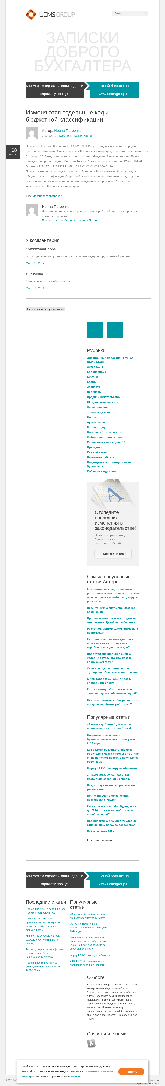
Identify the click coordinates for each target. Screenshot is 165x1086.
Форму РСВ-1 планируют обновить (112, 768)
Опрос (91, 417)
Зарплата (93, 386)
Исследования (97, 407)
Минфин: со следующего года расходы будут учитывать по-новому (43, 939)
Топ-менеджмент (98, 412)
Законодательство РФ (47, 195)
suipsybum (34, 273)
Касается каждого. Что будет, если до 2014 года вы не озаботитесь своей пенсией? (111, 810)
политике (75, 1076)
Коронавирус (96, 371)
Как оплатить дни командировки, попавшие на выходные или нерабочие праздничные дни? (110, 643)
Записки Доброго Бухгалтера (82, 51)
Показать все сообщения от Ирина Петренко (71, 220)
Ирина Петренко (67, 131)
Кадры (91, 381)
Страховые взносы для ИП (106, 442)
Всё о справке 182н (100, 831)
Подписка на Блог (113, 553)
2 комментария (82, 135)
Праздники (94, 447)
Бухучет (64, 135)
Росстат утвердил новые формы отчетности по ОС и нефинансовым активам (44, 953)
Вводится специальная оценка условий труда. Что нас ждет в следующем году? (109, 657)
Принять (131, 1071)
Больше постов (101, 840)
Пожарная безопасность (104, 432)
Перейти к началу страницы (45, 309)
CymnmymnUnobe (41, 248)
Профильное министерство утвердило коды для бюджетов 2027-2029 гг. (43, 966)
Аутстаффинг (96, 422)
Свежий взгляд (97, 452)
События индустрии (101, 471)
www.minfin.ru (115, 171)
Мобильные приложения (104, 437)
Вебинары (94, 391)
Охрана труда (96, 427)
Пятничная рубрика (100, 457)
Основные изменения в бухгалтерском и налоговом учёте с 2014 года (112, 739)
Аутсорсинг (95, 366)
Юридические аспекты (103, 402)
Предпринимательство (103, 397)
